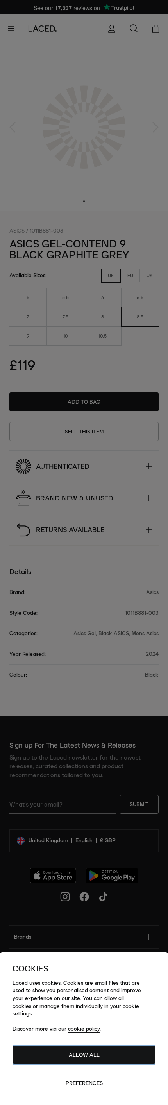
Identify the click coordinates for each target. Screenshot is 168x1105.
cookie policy (84, 1028)
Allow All (84, 1054)
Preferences (84, 1083)
